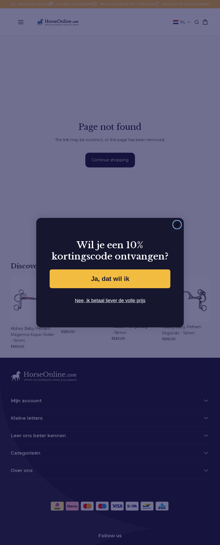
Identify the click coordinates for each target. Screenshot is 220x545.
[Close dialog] (177, 225)
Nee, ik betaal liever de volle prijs (110, 300)
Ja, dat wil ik (110, 279)
